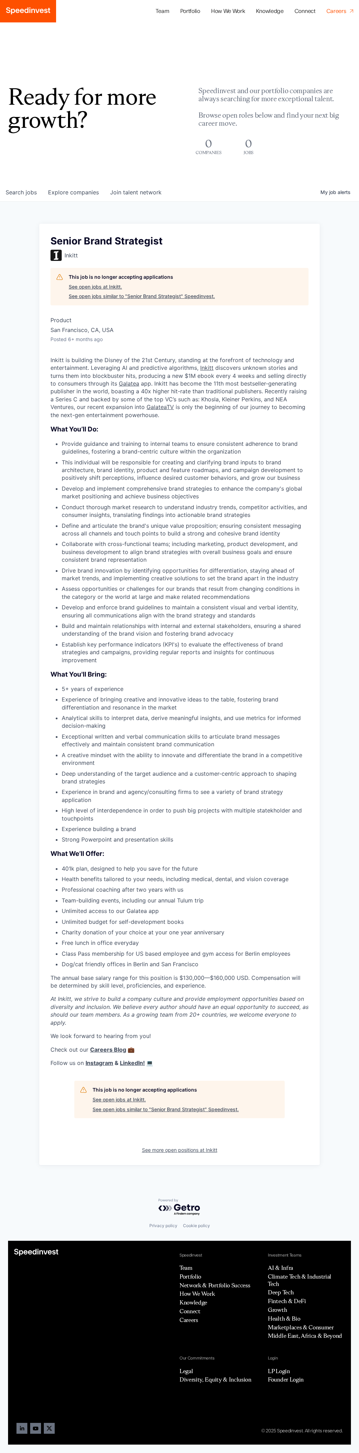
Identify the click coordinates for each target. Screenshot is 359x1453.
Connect (305, 11)
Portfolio (190, 1276)
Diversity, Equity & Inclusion (215, 1379)
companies (73, 192)
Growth (277, 1309)
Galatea (129, 383)
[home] (28, 11)
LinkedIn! (132, 1062)
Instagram (99, 1062)
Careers (189, 1319)
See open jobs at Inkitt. (95, 287)
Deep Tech (280, 1292)
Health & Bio (284, 1318)
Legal (186, 1371)
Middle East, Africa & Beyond (305, 1335)
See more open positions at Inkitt (179, 1150)
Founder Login (286, 1379)
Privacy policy (163, 1225)
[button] (190, 11)
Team (162, 11)
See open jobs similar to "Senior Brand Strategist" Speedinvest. (142, 296)
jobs (21, 192)
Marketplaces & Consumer (301, 1327)
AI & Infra (280, 1267)
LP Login (279, 1371)
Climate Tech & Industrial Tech (299, 1280)
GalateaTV (160, 406)
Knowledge (270, 11)
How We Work (228, 11)
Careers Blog (108, 1049)
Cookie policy (196, 1225)
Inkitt (207, 367)
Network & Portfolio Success (215, 1285)
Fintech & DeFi (287, 1301)
